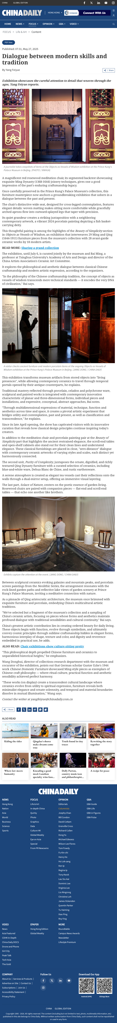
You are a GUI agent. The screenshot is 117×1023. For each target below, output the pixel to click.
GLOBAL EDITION (20, 2)
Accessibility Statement (13, 992)
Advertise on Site (10, 983)
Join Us (21, 987)
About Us (6, 978)
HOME (7, 24)
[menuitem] (54, 13)
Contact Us (26, 983)
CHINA (5, 2)
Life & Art (21, 32)
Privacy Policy (8, 996)
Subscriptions (9, 987)
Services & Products (22, 978)
